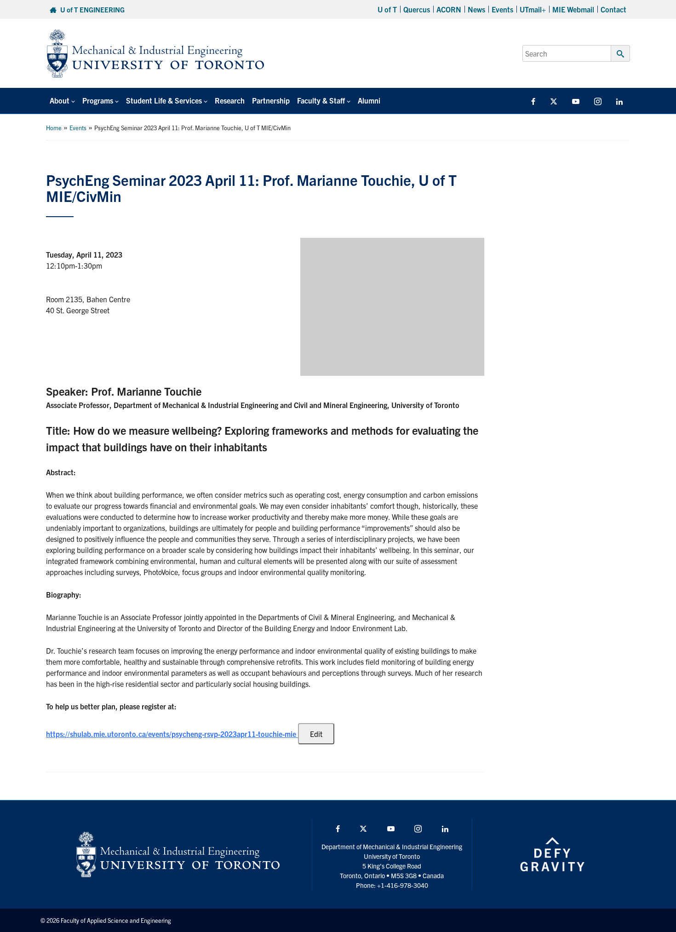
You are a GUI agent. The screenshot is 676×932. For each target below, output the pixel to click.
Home (54, 128)
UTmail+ (533, 9)
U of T (387, 9)
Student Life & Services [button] (164, 100)
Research (230, 100)
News (476, 9)
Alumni (369, 100)
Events (502, 9)
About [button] (59, 100)
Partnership (271, 100)
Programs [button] (97, 100)
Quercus (416, 9)
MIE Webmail (573, 9)
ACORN (448, 9)
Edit (316, 733)
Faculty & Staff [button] (321, 100)
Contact (613, 9)
